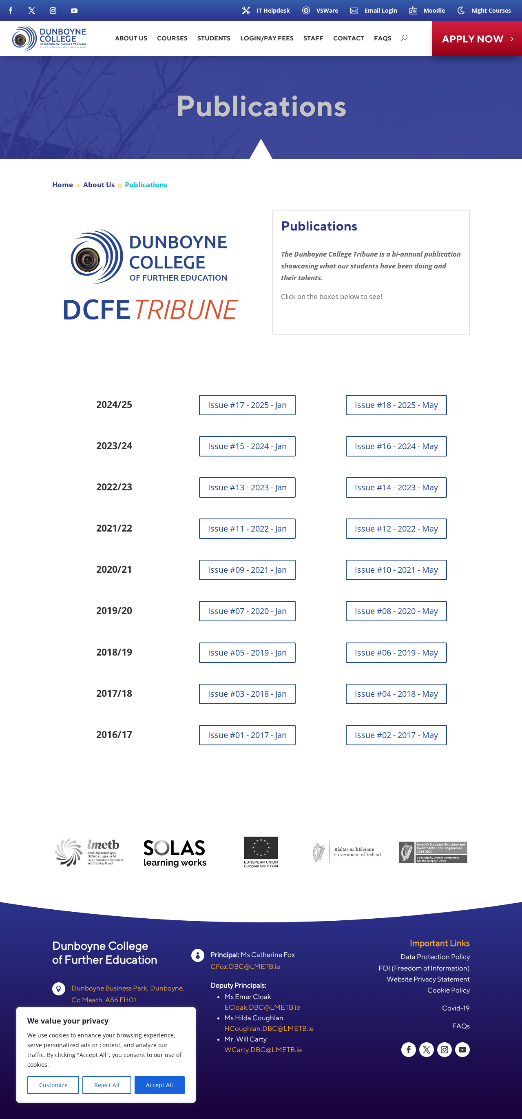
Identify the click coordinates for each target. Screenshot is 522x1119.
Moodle (434, 10)
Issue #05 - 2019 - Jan (247, 652)
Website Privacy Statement (428, 979)
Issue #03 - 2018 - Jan (247, 693)
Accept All (159, 1085)
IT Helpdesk (273, 10)
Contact (348, 38)
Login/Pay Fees (267, 38)
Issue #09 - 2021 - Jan (247, 569)
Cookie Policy (448, 990)
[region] (106, 1055)
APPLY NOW (473, 38)
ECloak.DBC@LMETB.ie (262, 1007)
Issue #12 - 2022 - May (396, 528)
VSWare (327, 10)
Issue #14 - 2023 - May (396, 487)
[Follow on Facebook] (10, 10)
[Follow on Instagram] (53, 10)
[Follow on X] (31, 10)
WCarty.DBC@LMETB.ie (263, 1050)
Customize (53, 1085)
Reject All (106, 1085)
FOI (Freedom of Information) (424, 968)
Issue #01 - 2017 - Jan (247, 734)
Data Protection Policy (435, 957)
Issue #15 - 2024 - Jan (247, 446)
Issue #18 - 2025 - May (396, 404)
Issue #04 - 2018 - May (396, 693)
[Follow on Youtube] (74, 10)
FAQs (383, 38)
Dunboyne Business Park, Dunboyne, (127, 988)
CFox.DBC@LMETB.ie (245, 966)
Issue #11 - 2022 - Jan (247, 528)
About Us (131, 38)
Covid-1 (454, 1008)
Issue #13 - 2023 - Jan (247, 487)
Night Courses (491, 10)
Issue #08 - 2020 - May (396, 610)
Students (213, 38)
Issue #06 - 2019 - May (396, 652)
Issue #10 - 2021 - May (396, 569)
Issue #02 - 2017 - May (396, 734)
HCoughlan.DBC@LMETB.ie (269, 1028)
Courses (172, 38)
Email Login (381, 10)
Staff (313, 38)
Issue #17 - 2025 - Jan (247, 404)
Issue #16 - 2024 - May (396, 446)
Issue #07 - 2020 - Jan (247, 610)
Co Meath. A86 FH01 (103, 1000)
